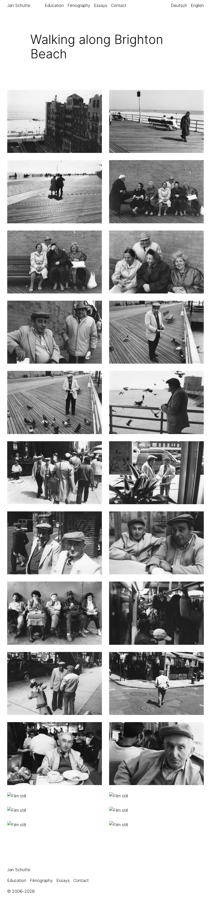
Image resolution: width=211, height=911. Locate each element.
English (197, 5)
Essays (100, 5)
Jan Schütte (18, 5)
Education (54, 5)
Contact (118, 5)
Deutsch (179, 5)
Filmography (78, 5)
